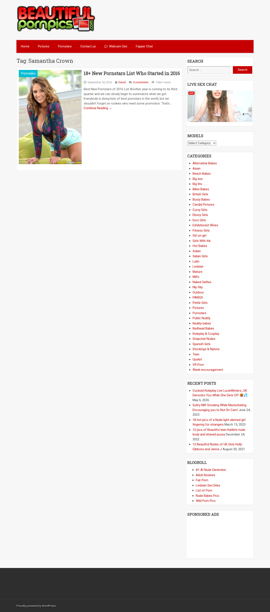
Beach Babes (202, 173)
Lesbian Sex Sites (208, 485)
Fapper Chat (144, 46)
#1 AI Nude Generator (211, 470)
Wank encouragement (208, 370)
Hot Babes (200, 246)
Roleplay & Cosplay (206, 334)
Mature (197, 272)
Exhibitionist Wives (205, 225)
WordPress (49, 605)
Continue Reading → (98, 108)
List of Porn (204, 490)
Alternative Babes (205, 163)
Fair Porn (202, 480)
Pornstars (65, 46)
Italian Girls (200, 256)
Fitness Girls (201, 230)
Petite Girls (200, 303)
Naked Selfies (202, 282)
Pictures (43, 46)
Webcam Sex (118, 46)
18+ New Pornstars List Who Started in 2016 (132, 73)
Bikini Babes (201, 189)
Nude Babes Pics (207, 496)
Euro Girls (199, 220)
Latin (196, 261)
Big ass (198, 179)
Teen (196, 354)
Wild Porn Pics (206, 501)
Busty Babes (201, 199)
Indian (197, 251)
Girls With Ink (202, 241)
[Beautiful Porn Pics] (56, 31)
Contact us (88, 46)
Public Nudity (201, 318)
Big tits (197, 184)
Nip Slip (198, 287)
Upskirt (197, 359)
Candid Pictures (203, 204)
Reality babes (202, 323)
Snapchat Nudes (204, 339)
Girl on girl (199, 235)
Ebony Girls (200, 215)
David (122, 82)
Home (25, 46)
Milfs (196, 277)
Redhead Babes (203, 328)
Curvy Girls (200, 210)
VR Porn (198, 365)
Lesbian (198, 266)
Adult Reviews (205, 475)
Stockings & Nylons (206, 349)
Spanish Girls (202, 344)
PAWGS (198, 297)
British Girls (200, 194)
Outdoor (198, 292)
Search (242, 70)
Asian (196, 168)
